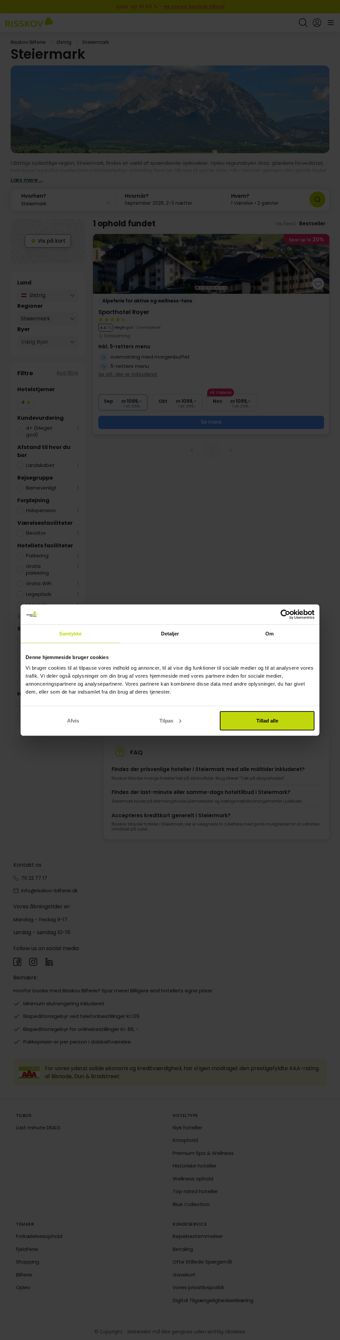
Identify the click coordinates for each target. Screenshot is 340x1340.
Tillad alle (267, 720)
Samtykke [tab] (70, 633)
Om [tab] (269, 633)
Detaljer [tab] (170, 633)
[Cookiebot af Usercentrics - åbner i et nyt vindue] (285, 614)
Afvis (73, 720)
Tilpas (166, 720)
